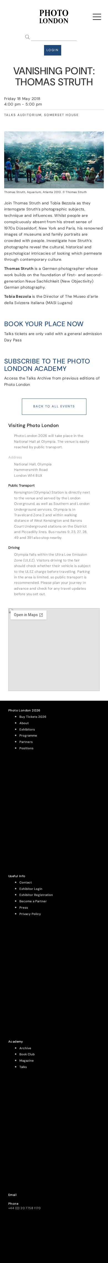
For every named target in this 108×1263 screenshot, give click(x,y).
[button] (54, 457)
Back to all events (54, 406)
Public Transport (21, 485)
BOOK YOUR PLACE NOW (44, 324)
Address (15, 457)
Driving (14, 547)
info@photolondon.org (25, 1199)
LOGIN (53, 50)
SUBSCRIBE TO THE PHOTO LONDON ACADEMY (47, 365)
